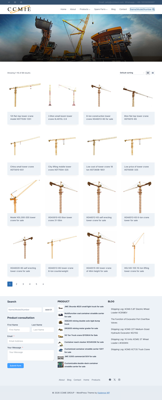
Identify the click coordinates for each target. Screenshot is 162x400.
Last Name (37, 325)
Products (96, 380)
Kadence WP (104, 393)
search (48, 309)
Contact (123, 9)
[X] (115, 380)
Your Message (14, 347)
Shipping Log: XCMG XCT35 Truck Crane (130, 349)
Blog (113, 9)
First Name (12, 325)
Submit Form (15, 365)
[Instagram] (15, 2)
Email (9, 336)
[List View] (153, 73)
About (73, 9)
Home (63, 9)
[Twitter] (9, 2)
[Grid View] (148, 73)
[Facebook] (21, 2)
